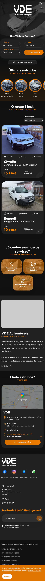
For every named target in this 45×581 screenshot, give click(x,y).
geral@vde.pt (13, 430)
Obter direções (24, 442)
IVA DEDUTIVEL (37, 129)
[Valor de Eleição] (9, 462)
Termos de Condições (10, 565)
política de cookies (34, 571)
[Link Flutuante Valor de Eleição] (23, 10)
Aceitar (7, 576)
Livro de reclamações (10, 553)
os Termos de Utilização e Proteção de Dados (16, 526)
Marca (6, 42)
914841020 (12, 424)
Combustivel (9, 49)
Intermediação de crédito (11, 549)
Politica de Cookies (9, 561)
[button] (40, 139)
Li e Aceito (16, 526)
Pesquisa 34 (35, 52)
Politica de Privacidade (10, 557)
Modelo (30, 42)
